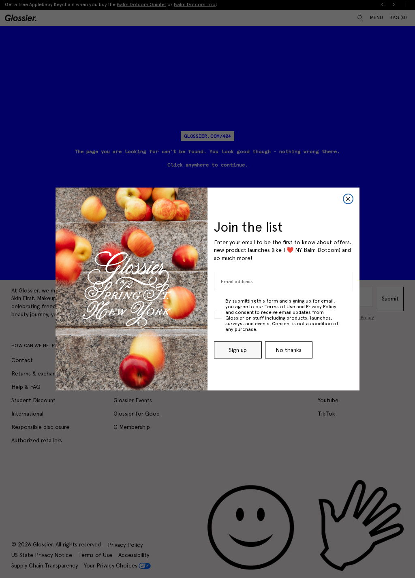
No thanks (289, 350)
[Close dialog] (348, 199)
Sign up (238, 350)
